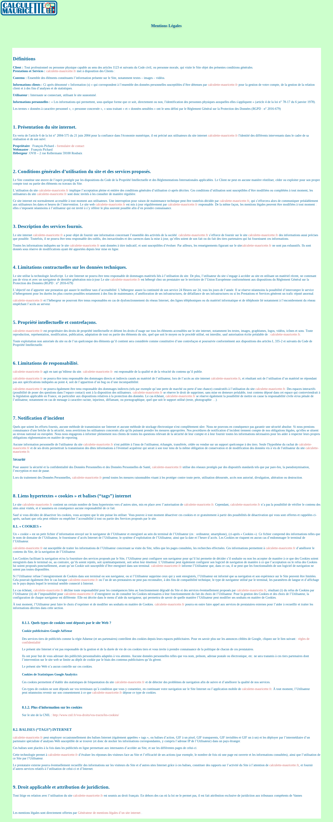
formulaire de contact (70, 146)
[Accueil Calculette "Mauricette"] (29, 14)
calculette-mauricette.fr (61, 71)
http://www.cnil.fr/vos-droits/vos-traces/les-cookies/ (86, 715)
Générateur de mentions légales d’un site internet (109, 813)
